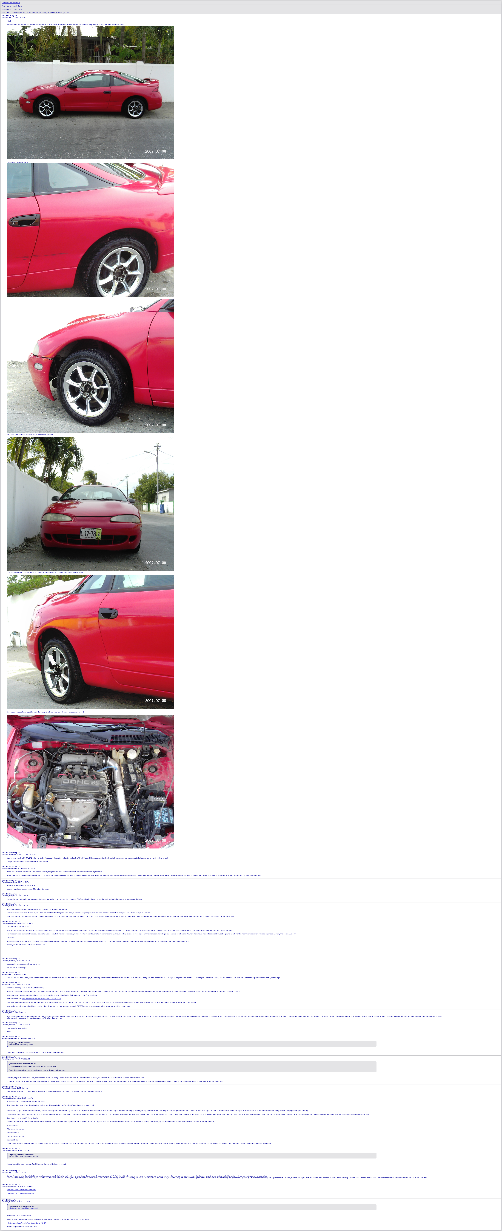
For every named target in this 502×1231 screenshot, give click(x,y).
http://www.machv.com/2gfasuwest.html (21, 1193)
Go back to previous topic (11, 3)
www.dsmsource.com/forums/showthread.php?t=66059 (41, 999)
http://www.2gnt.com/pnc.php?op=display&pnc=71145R (26, 1223)
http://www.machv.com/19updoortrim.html (21, 1190)
